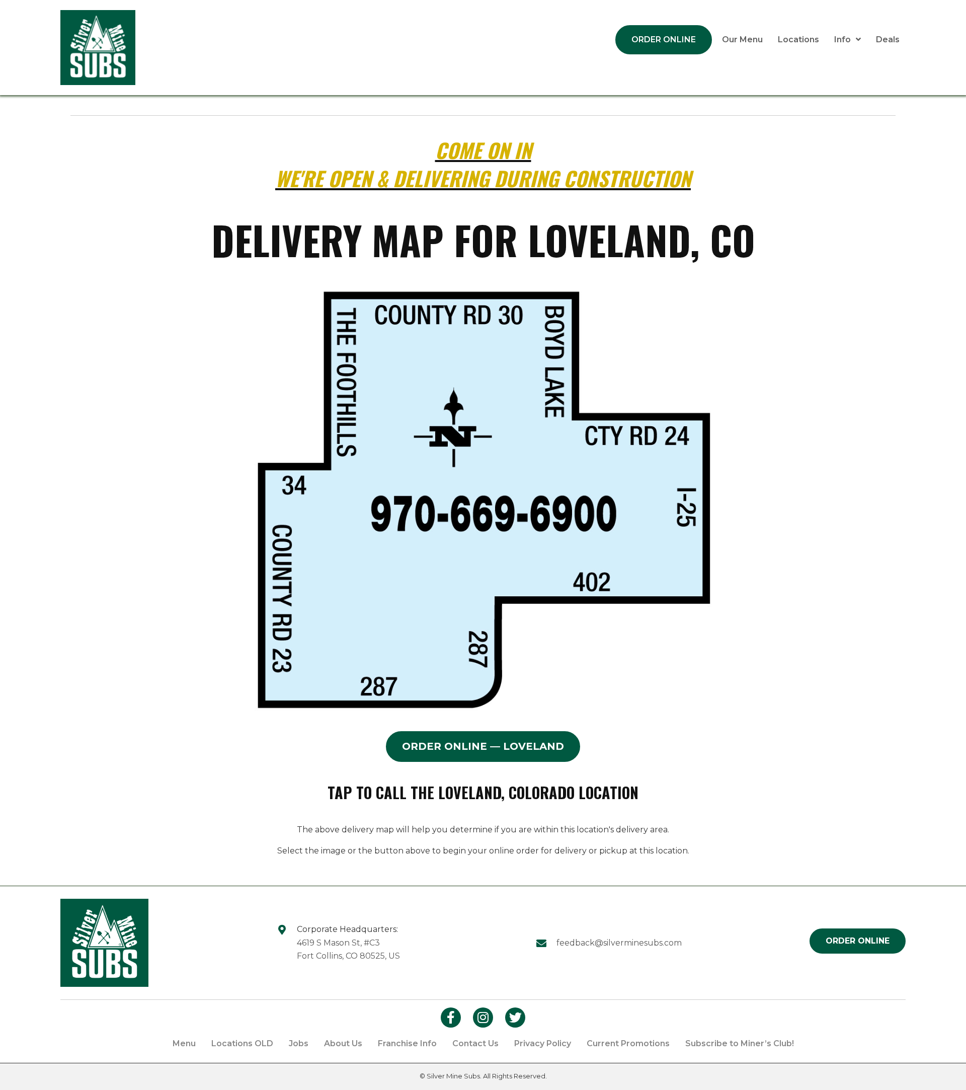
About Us (343, 1043)
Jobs (298, 1043)
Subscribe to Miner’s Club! (739, 1043)
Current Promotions (628, 1043)
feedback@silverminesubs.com (619, 943)
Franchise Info (407, 1043)
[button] (483, 746)
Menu (184, 1043)
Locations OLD (242, 1043)
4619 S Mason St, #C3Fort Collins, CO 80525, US (348, 949)
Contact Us (475, 1043)
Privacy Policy (542, 1043)
